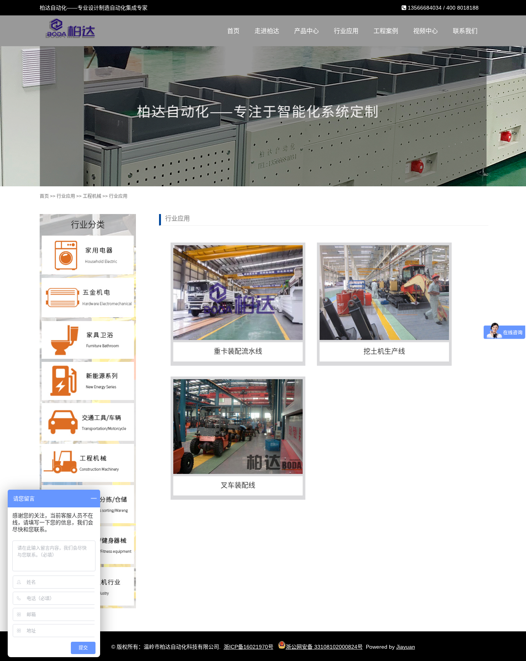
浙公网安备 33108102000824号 (324, 647)
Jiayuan (405, 647)
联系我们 (465, 31)
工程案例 (386, 31)
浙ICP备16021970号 (248, 647)
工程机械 (92, 196)
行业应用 (346, 31)
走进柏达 (267, 31)
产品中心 (306, 31)
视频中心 (425, 31)
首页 (233, 31)
